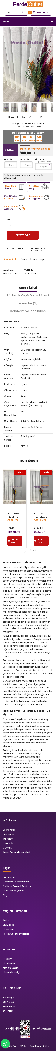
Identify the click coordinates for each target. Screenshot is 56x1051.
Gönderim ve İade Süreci (28, 311)
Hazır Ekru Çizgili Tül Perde (13, 517)
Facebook (10, 1006)
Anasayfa (16, 123)
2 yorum (24, 259)
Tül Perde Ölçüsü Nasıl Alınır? (28, 295)
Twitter (9, 1010)
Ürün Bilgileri (28, 288)
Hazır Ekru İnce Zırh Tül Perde (28, 127)
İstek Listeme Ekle (15, 248)
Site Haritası (9, 929)
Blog (5, 895)
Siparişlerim (9, 963)
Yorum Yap (38, 259)
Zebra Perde (9, 829)
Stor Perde (8, 834)
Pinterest (10, 1001)
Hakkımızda (9, 877)
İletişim (6, 920)
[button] (50, 29)
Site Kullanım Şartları (13, 890)
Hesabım (7, 958)
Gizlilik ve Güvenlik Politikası (17, 886)
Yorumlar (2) (28, 303)
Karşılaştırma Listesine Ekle (38, 249)
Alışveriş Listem (11, 967)
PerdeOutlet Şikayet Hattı (16, 933)
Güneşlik (7, 847)
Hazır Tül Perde (37, 123)
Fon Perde (8, 843)
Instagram (10, 997)
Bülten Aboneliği (11, 972)
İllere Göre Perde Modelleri (16, 852)
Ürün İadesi (8, 924)
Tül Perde (26, 123)
